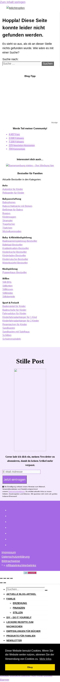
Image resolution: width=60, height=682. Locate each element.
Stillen (18, 612)
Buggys (6, 213)
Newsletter (14, 640)
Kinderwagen (9, 216)
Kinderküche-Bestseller (14, 252)
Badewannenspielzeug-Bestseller (19, 241)
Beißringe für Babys (12, 209)
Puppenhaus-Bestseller (14, 272)
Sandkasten (8, 328)
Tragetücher (8, 224)
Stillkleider (7, 293)
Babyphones (9, 202)
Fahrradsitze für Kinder (14, 313)
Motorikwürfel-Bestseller (15, 262)
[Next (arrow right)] (4, 582)
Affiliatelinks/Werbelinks (21, 565)
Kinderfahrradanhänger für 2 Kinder (20, 320)
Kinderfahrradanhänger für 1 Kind (19, 317)
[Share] (4, 578)
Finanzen (19, 607)
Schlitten (6, 335)
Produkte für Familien (20, 636)
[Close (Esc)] (1, 578)
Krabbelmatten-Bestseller (15, 248)
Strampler (7, 220)
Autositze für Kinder (12, 189)
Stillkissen (7, 289)
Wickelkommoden (11, 231)
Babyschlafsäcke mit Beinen (17, 206)
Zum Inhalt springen (12, 2)
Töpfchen (7, 227)
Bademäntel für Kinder (14, 306)
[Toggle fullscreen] (8, 578)
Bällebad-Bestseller (12, 244)
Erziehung (20, 603)
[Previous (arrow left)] (1, 582)
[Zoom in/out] (11, 578)
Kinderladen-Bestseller (14, 255)
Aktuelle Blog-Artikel (21, 594)
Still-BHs (7, 282)
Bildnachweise (11, 561)
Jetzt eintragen (14, 480)
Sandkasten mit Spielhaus (16, 331)
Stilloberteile (8, 296)
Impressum (9, 552)
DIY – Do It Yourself (19, 617)
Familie (10, 598)
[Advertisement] (30, 100)
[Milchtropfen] (15, 8)
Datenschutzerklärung (16, 491)
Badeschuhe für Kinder (14, 309)
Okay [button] (30, 667)
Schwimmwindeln (11, 338)
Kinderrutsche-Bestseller (15, 259)
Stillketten (7, 285)
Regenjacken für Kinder (14, 324)
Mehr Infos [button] (45, 659)
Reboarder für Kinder (13, 192)
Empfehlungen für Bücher (23, 631)
